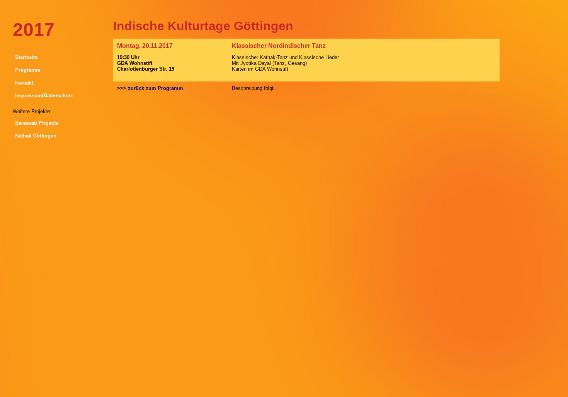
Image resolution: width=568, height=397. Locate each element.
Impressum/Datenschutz (44, 95)
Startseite (26, 57)
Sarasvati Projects (36, 123)
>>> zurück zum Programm (150, 88)
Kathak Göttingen (35, 136)
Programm (28, 70)
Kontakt (24, 83)
